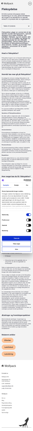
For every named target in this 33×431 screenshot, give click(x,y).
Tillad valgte (16, 243)
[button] (30, 3)
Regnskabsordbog (7, 403)
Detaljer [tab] (16, 185)
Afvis (16, 249)
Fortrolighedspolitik (7, 407)
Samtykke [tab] (6, 185)
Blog (3, 400)
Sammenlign (5, 412)
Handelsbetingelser (7, 405)
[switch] (28, 220)
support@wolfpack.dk (7, 386)
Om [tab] (27, 185)
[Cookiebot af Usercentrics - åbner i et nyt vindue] (23, 180)
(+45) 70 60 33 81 (6, 388)
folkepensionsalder (11, 62)
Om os (3, 398)
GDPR (3, 410)
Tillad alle (16, 238)
